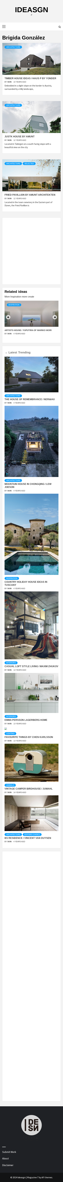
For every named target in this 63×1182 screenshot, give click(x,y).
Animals (10, 785)
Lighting (10, 734)
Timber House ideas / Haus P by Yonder (30, 78)
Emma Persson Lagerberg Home (26, 720)
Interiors (11, 663)
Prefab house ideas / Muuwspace (23, 330)
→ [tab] (6, 352)
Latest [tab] (12, 352)
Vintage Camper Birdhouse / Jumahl (29, 789)
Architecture (13, 47)
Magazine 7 (32, 1177)
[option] (31, 321)
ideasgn (31, 10)
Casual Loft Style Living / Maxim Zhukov (31, 666)
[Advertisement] (31, 251)
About (5, 1158)
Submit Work (9, 1152)
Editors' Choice (32, 834)
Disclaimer (7, 1165)
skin (9, 82)
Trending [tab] (24, 352)
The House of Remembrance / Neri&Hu (30, 399)
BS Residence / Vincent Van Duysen (28, 838)
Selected (29, 164)
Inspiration (13, 305)
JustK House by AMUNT (20, 136)
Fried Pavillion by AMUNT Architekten (30, 195)
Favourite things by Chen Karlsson (29, 737)
